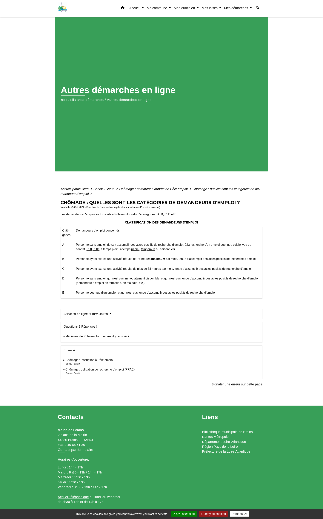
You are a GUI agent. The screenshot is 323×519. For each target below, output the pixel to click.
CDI (89, 249)
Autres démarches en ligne (129, 100)
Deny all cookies (214, 513)
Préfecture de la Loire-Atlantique (226, 451)
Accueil (67, 100)
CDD (96, 249)
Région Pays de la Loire (220, 446)
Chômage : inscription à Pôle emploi (89, 360)
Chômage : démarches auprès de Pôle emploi (154, 189)
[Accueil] (81, 8)
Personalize (239, 513)
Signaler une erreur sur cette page (236, 384)
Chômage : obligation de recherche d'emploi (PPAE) (100, 369)
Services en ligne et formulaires (86, 314)
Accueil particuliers (75, 189)
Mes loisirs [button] (210, 8)
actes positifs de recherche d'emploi (159, 244)
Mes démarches (90, 100)
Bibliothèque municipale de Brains (227, 432)
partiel (135, 249)
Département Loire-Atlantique (224, 442)
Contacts (71, 417)
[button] (122, 8)
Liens (210, 417)
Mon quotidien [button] (185, 8)
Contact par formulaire (75, 450)
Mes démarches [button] (236, 8)
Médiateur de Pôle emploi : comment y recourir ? (97, 336)
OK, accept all (185, 513)
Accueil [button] (135, 8)
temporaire (148, 249)
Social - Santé (104, 189)
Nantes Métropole (215, 437)
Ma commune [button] (157, 8)
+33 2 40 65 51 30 (71, 445)
